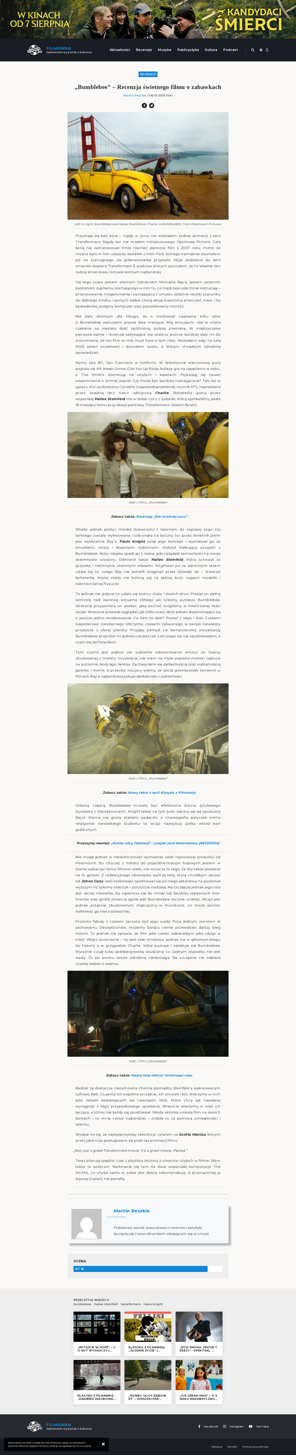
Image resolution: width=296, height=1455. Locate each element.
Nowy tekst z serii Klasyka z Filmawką (161, 793)
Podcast (230, 50)
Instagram (237, 1426)
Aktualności (120, 50)
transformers (131, 1304)
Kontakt (232, 1446)
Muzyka (164, 50)
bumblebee (82, 1304)
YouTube (262, 1426)
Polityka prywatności (255, 1446)
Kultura (211, 50)
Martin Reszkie (134, 95)
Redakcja (217, 1446)
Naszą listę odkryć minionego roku (161, 1075)
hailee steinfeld (106, 1304)
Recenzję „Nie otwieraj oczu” (161, 516)
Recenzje (144, 50)
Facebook (211, 1426)
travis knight (153, 1304)
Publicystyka (188, 50)
